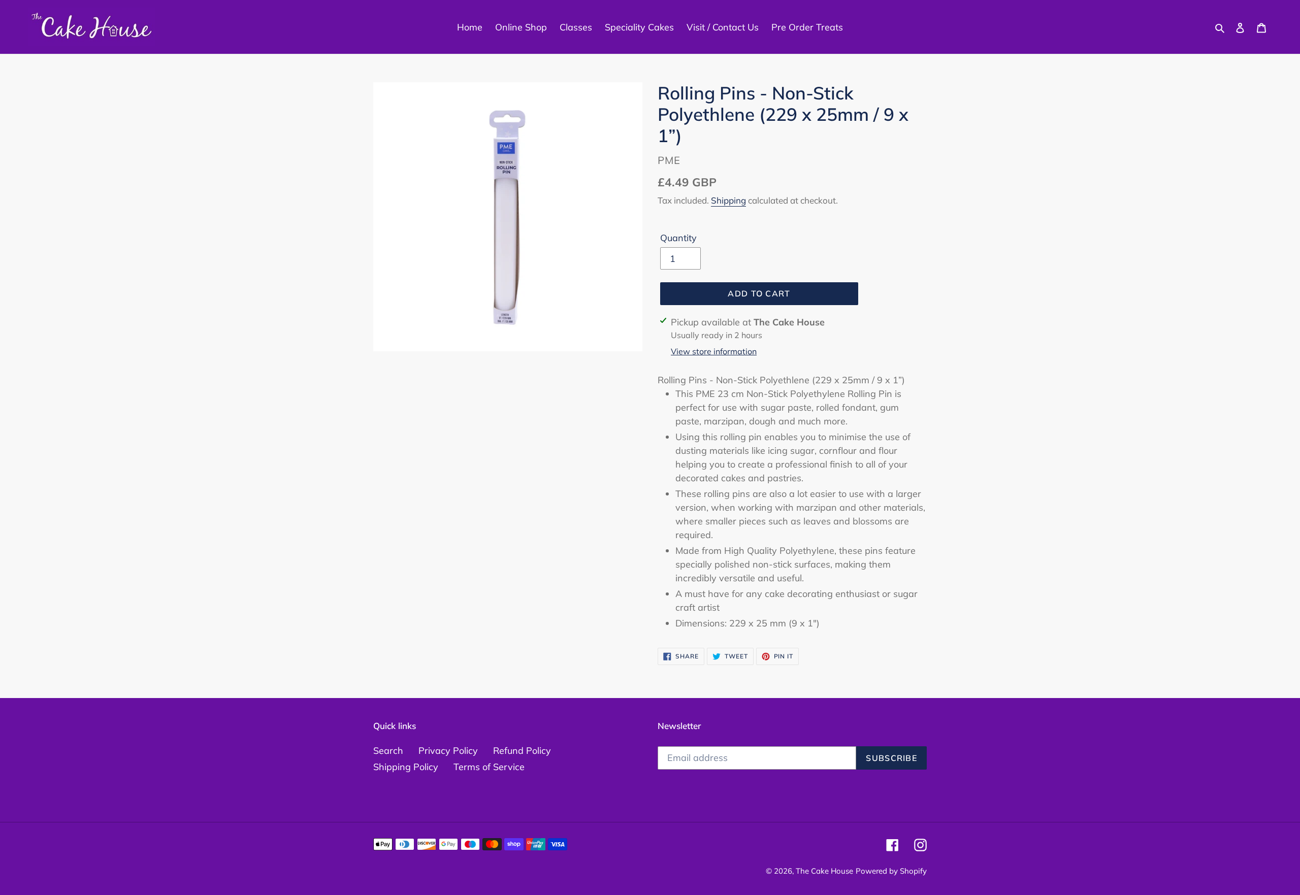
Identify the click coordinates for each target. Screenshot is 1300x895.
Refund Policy (522, 750)
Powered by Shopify (891, 871)
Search (388, 750)
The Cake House (824, 871)
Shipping (728, 200)
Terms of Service (489, 767)
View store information (714, 351)
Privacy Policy (448, 750)
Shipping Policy (405, 767)
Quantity (678, 238)
